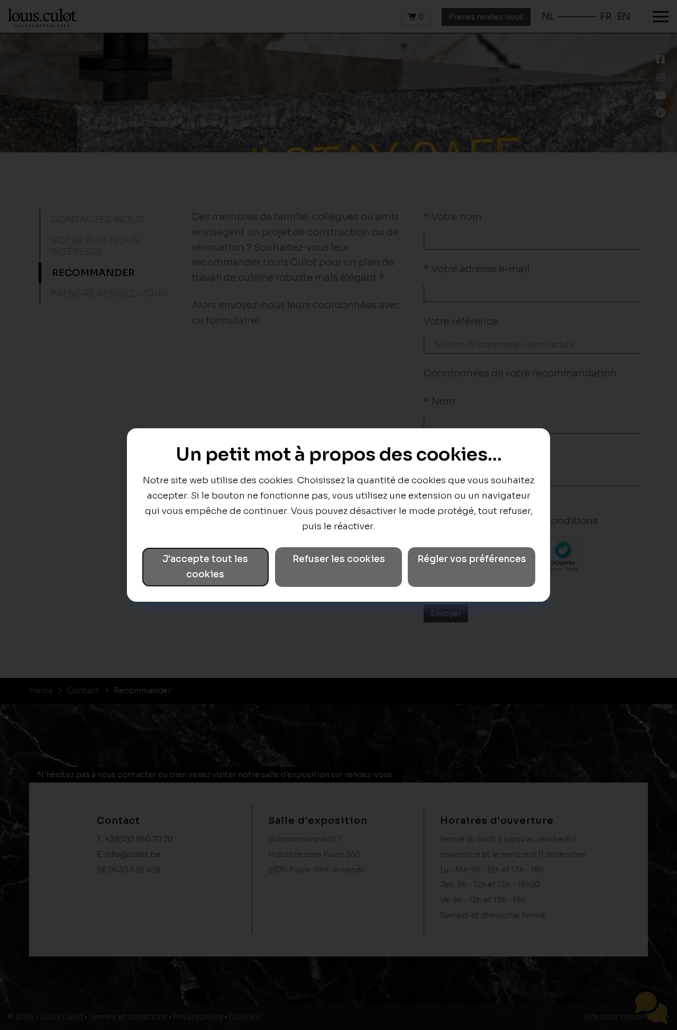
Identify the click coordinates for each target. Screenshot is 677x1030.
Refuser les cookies (338, 559)
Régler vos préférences (471, 559)
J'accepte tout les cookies (205, 567)
